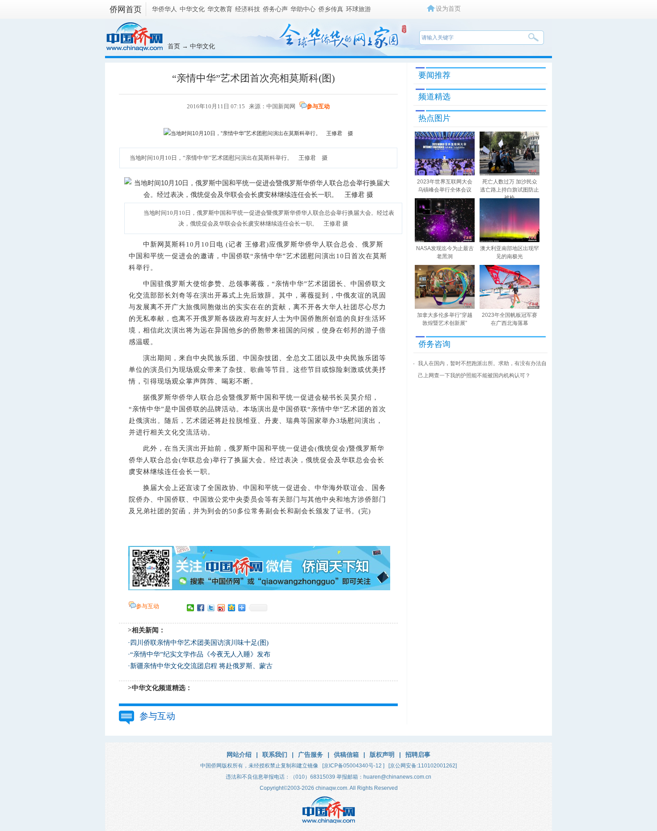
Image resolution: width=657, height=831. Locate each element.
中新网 (153, 244)
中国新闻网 (280, 106)
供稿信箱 (346, 754)
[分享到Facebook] (201, 607)
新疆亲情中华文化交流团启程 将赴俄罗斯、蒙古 (201, 665)
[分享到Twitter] (211, 607)
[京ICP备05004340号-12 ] (353, 766)
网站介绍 (239, 754)
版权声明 (382, 754)
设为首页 (448, 8)
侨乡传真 (330, 9)
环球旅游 (358, 9)
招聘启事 (417, 754)
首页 (174, 46)
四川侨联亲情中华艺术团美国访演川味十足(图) (199, 642)
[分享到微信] (190, 607)
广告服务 (310, 754)
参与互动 (318, 106)
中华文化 (192, 9)
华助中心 (303, 9)
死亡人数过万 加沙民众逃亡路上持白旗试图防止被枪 (509, 190)
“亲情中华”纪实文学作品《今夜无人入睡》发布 (200, 654)
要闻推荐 (434, 75)
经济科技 (247, 9)
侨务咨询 (434, 344)
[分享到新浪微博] (221, 607)
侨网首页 (126, 9)
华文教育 (219, 9)
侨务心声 (275, 9)
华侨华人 (164, 9)
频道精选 (434, 96)
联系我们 (274, 754)
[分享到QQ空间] (232, 607)
